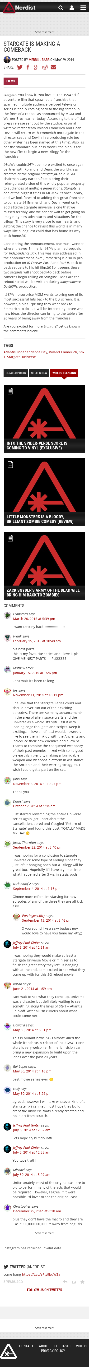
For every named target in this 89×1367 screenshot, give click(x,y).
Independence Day (32, 352)
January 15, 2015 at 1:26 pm (35, 672)
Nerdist (19, 8)
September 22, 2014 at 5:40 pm (37, 847)
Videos (81, 1346)
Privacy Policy (53, 1351)
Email (53, 67)
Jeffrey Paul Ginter (26, 942)
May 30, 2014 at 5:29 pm (32, 1093)
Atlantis (10, 352)
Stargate (13, 357)
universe (29, 357)
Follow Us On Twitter (44, 1290)
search (60, 7)
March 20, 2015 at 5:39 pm (34, 618)
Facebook (28, 67)
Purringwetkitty (33, 915)
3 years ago (13, 1282)
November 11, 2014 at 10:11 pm (38, 695)
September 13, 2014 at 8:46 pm (46, 920)
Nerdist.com (8, 1351)
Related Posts (16, 373)
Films (10, 81)
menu (83, 7)
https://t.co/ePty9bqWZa (41, 1274)
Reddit (45, 67)
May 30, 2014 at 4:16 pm (32, 1071)
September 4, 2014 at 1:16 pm (37, 888)
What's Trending (64, 373)
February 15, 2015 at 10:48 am (37, 641)
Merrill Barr (39, 60)
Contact (26, 1346)
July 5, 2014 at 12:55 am (31, 1152)
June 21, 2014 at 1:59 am (32, 988)
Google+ (36, 67)
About (44, 1346)
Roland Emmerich (63, 352)
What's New (39, 373)
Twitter (20, 67)
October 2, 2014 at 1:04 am (34, 806)
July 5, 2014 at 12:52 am (31, 1130)
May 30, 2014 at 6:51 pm (32, 1030)
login (72, 7)
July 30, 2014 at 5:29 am (31, 1174)
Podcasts (62, 1346)
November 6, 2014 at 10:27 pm (37, 783)
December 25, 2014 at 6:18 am (37, 1211)
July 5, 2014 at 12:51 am (31, 947)
